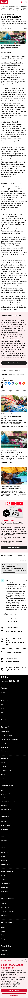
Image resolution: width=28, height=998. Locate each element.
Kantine (3, 931)
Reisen (3, 927)
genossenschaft (5, 794)
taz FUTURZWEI (5, 907)
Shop (2, 935)
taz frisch (3, 856)
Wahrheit (3, 720)
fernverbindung (5, 825)
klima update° (5, 829)
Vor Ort (3, 880)
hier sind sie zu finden (9, 572)
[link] (5, 6)
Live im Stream (5, 883)
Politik (3, 693)
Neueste (20, 555)
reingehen (4, 840)
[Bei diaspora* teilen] (20, 383)
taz (5, 677)
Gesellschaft (4, 700)
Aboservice (4, 954)
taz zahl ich (4, 798)
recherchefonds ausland (8, 802)
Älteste (25, 555)
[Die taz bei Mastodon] (10, 682)
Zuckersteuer (5, 731)
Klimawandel (4, 751)
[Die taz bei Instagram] (18, 682)
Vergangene (4, 887)
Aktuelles (3, 763)
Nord (2, 716)
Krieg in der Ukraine (6, 735)
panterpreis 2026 (6, 809)
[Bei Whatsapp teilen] (16, 383)
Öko (2, 696)
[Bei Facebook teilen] (13, 383)
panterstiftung (5, 805)
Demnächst (4, 876)
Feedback (4, 950)
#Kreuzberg (17, 370)
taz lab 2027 (4, 891)
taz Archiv (4, 915)
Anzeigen (3, 939)
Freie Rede (4, 837)
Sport (2, 708)
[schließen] (25, 960)
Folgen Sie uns (4, 681)
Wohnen (3, 743)
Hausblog (4, 766)
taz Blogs (3, 903)
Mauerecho (4, 833)
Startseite (3, 9)
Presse (3, 778)
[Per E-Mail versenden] (2, 383)
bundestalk (4, 821)
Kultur (2, 704)
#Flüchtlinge (10, 370)
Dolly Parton (4, 747)
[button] (26, 2)
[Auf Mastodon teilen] (6, 383)
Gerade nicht (19, 960)
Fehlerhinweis (20, 374)
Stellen (3, 774)
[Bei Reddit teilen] (23, 383)
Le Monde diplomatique (8, 911)
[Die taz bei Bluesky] (14, 682)
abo (2, 790)
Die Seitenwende (6, 770)
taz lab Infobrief (5, 864)
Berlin (9, 9)
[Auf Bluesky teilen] (9, 383)
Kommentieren (12, 374)
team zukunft (4, 852)
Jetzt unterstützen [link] (14, 363)
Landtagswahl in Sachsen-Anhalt (10, 739)
